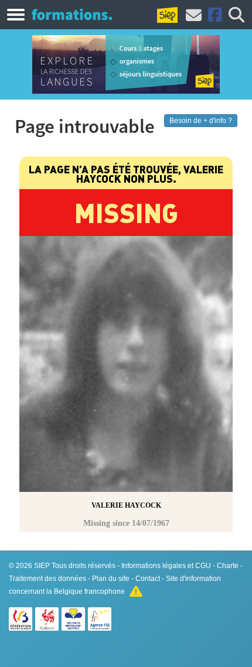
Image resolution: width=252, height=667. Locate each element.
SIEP (42, 566)
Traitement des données (47, 578)
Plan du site (111, 578)
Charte (228, 566)
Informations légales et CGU (166, 566)
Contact (147, 578)
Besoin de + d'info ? (200, 121)
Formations (71, 14)
